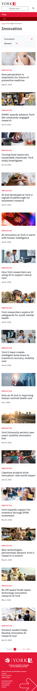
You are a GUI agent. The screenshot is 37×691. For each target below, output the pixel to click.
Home (3, 23)
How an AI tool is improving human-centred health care (17, 397)
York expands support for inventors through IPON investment (16, 512)
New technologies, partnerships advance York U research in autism (18, 552)
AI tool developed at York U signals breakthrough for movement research (17, 197)
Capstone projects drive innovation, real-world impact (18, 474)
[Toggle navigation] (4, 19)
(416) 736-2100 (6, 675)
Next (28, 649)
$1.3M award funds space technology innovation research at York (16, 592)
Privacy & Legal (6, 683)
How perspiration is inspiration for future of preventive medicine (15, 77)
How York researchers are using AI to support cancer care (17, 275)
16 (24, 649)
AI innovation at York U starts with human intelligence (18, 236)
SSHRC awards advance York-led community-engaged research (18, 117)
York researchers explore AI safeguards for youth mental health (18, 315)
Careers (4, 687)
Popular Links (14, 9)
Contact (4, 673)
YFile (4, 14)
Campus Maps (6, 677)
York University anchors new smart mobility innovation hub (18, 435)
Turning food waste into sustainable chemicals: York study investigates (17, 157)
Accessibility (5, 685)
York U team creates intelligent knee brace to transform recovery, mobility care (18, 357)
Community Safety (7, 681)
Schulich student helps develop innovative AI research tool (14, 632)
